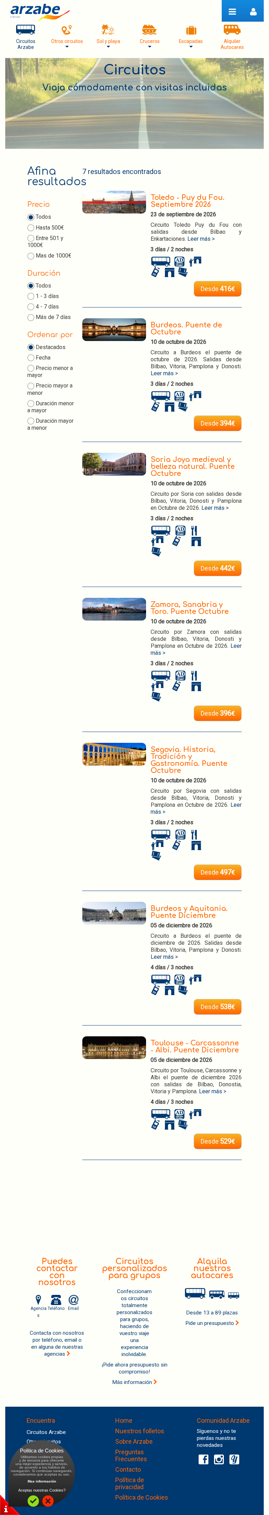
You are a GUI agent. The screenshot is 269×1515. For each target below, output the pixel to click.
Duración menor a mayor (50, 407)
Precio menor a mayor (50, 371)
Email (73, 1308)
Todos (43, 216)
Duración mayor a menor (50, 424)
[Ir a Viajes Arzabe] (40, 12)
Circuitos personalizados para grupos (134, 1268)
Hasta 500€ (50, 227)
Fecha (43, 357)
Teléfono (56, 1308)
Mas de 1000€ (53, 255)
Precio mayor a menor (50, 389)
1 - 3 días (47, 296)
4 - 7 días (47, 306)
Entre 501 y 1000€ (45, 241)
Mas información (42, 1481)
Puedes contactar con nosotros (57, 1272)
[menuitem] (25, 36)
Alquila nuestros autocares (212, 1268)
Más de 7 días (53, 317)
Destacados (50, 347)
